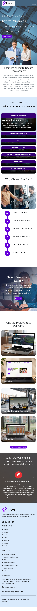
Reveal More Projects (18, 447)
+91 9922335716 (10, 592)
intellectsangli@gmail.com (14, 596)
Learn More (7, 36)
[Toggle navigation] (34, 3)
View (18, 344)
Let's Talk (18, 299)
